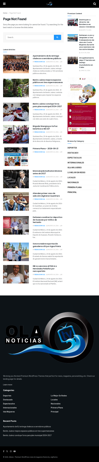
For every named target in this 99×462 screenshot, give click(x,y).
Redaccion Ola (40, 62)
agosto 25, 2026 (53, 62)
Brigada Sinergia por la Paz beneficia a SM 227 (45, 127)
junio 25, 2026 (85, 71)
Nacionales (73, 182)
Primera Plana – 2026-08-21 (45, 148)
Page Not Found (15, 13)
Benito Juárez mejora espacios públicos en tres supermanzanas (48, 81)
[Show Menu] (4, 4)
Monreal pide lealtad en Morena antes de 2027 (47, 172)
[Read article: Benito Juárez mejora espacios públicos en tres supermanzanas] (16, 88)
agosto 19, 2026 (85, 30)
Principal (72, 192)
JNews (11, 457)
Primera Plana (75, 187)
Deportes (72, 148)
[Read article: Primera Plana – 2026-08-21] (16, 156)
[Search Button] (94, 4)
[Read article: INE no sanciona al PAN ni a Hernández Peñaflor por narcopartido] (16, 274)
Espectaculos (75, 157)
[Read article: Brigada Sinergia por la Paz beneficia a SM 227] (16, 134)
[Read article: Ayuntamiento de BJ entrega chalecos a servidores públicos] (16, 64)
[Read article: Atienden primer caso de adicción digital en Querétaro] (16, 201)
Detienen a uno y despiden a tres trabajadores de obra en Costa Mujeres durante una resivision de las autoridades (86, 42)
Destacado (73, 153)
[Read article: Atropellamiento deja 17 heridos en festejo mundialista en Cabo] (73, 60)
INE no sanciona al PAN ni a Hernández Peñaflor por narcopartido (45, 268)
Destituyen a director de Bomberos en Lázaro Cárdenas (87, 23)
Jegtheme (53, 457)
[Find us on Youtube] (15, 451)
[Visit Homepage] (49, 3)
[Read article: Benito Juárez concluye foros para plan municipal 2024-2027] (16, 112)
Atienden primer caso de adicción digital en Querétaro (46, 194)
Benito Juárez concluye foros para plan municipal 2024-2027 (47, 105)
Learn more (7, 384)
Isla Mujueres (75, 167)
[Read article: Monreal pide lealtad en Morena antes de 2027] (16, 179)
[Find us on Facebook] (3, 451)
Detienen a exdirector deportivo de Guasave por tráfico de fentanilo (47, 220)
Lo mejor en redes (76, 172)
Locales (72, 177)
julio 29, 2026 (85, 53)
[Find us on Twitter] (7, 451)
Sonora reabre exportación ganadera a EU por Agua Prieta (47, 245)
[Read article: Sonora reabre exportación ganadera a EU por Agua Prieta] (16, 252)
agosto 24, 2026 (53, 177)
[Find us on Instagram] (11, 451)
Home (5, 13)
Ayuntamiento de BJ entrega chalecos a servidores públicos (47, 57)
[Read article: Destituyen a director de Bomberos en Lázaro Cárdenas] (73, 22)
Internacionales (76, 162)
